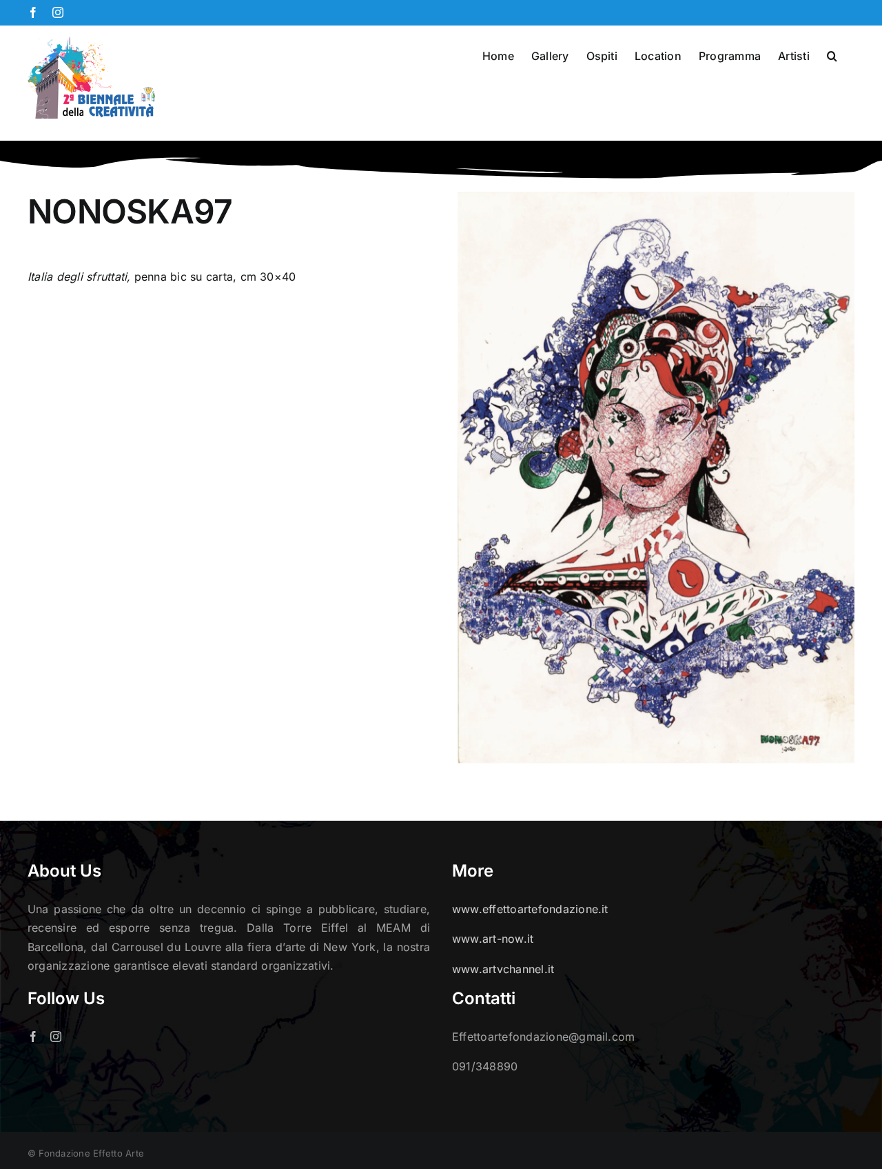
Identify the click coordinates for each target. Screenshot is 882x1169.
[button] (832, 54)
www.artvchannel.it (503, 969)
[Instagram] (55, 1036)
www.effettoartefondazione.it (530, 909)
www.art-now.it (492, 939)
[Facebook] (33, 1036)
